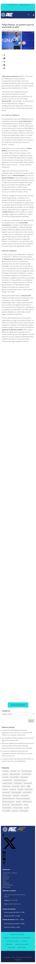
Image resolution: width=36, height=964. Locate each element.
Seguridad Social (27, 801)
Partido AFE (16, 795)
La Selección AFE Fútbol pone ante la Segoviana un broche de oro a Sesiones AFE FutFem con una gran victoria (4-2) (17, 732)
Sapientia (18, 801)
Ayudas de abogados (15, 774)
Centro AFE (5, 777)
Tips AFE (26, 808)
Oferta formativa (6, 795)
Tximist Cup (15, 811)
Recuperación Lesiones (8, 801)
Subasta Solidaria (6, 808)
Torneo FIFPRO (6, 811)
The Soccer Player (18, 808)
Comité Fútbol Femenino (20, 780)
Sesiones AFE (5, 805)
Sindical (26, 805)
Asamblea (5, 774)
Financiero (5, 789)
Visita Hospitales (24, 811)
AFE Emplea (5, 771)
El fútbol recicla (6, 786)
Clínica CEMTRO (14, 777)
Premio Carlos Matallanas (23, 798)
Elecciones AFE (28, 783)
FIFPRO (28, 786)
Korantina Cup (6, 792)
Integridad (20, 789)
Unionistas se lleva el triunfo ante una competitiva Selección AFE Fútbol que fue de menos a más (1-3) (17, 753)
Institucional (13, 789)
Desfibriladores (18, 783)
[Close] (27, 9)
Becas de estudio (26, 774)
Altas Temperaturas (26, 771)
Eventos (23, 786)
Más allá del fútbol (16, 792)
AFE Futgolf (13, 771)
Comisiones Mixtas (7, 780)
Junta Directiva (28, 789)
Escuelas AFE (15, 786)
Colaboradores (24, 777)
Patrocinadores (25, 795)
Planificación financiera (8, 798)
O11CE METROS (27, 792)
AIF (19, 771)
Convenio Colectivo (7, 783)
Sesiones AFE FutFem (16, 805)
